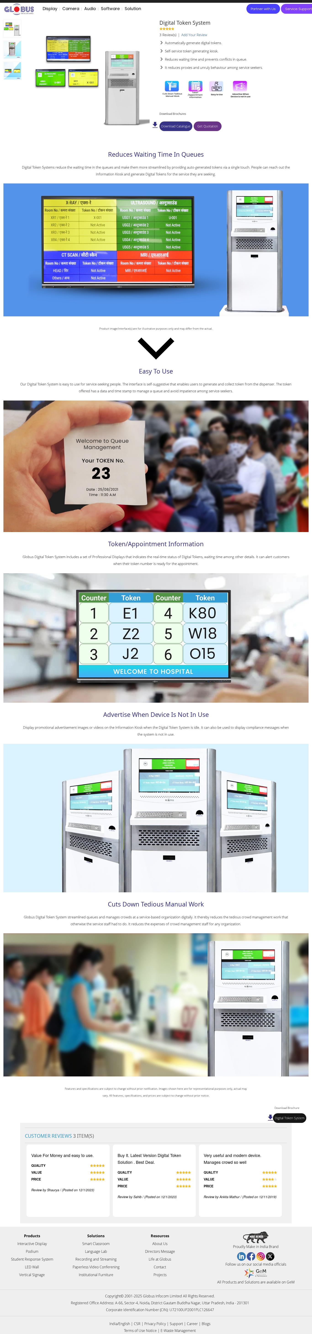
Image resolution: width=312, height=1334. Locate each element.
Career (192, 1323)
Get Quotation (207, 126)
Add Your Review (194, 34)
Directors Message (160, 1251)
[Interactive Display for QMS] (12, 71)
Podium (32, 1251)
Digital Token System (289, 1118)
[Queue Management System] (12, 29)
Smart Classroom (96, 1243)
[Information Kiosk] (12, 50)
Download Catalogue (175, 126)
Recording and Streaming (95, 1259)
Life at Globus (160, 1259)
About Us (159, 1243)
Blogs (206, 1323)
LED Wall (32, 1266)
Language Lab (96, 1251)
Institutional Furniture (96, 1274)
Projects (160, 1274)
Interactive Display (32, 1243)
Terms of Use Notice (140, 1330)
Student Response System (32, 1259)
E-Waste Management (178, 1330)
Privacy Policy (155, 1323)
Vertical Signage (32, 1274)
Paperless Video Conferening (96, 1266)
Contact (160, 1266)
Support (176, 1323)
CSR (137, 1323)
